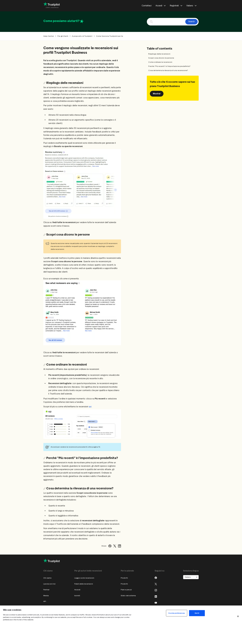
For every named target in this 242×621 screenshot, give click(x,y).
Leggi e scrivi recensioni (84, 578)
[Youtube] (156, 603)
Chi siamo (47, 578)
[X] (156, 584)
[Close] (238, 616)
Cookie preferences (176, 613)
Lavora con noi (49, 584)
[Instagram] (156, 590)
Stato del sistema (128, 596)
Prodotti (124, 578)
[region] (121, 613)
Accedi (77, 590)
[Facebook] (156, 578)
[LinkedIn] (156, 596)
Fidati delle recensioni (83, 584)
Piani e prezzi (126, 590)
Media (46, 596)
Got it (197, 613)
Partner (46, 590)
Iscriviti (77, 596)
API (44, 601)
